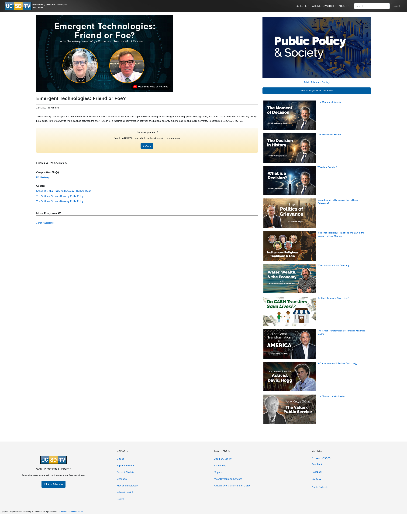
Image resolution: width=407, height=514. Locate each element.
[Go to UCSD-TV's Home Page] (36, 6)
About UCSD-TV (223, 458)
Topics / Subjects (126, 465)
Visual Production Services (228, 479)
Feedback (317, 464)
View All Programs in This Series (316, 90)
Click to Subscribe (53, 484)
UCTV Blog (220, 465)
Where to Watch (125, 492)
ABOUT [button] (343, 6)
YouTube (316, 479)
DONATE (147, 146)
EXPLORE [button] (301, 6)
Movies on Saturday (127, 485)
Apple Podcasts (320, 487)
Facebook (317, 472)
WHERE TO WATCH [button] (323, 6)
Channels (122, 479)
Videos (120, 458)
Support (218, 472)
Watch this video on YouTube (150, 87)
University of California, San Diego (232, 485)
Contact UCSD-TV (321, 458)
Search (396, 6)
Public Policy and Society (317, 82)
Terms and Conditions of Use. (71, 512)
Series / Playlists (125, 472)
